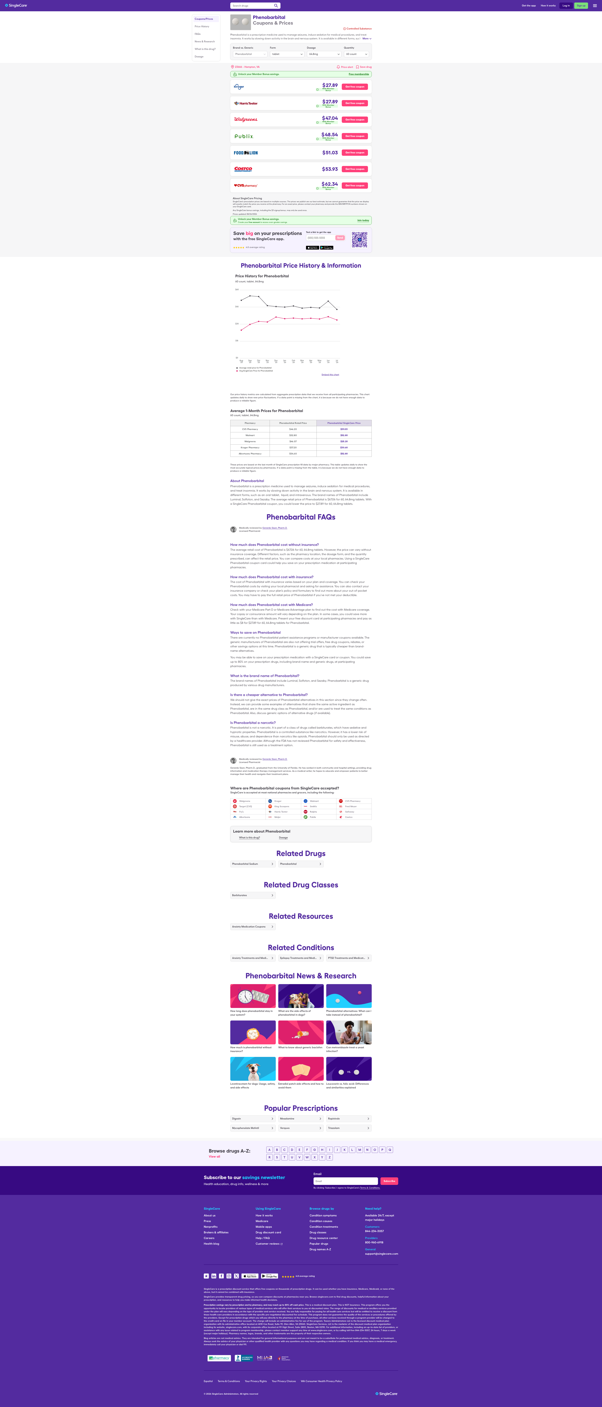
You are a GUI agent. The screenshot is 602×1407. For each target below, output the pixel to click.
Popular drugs (319, 1243)
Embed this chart (330, 374)
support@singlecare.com (381, 1253)
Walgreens (244, 801)
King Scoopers (282, 806)
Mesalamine (287, 1118)
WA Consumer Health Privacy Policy (321, 1381)
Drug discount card (268, 1232)
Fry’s (241, 811)
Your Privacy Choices (284, 1381)
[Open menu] (595, 6)
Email (318, 1174)
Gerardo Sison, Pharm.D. (274, 528)
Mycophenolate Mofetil (245, 1128)
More (366, 38)
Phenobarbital (288, 863)
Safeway (349, 811)
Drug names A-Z (320, 1249)
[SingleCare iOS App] (250, 1276)
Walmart (314, 801)
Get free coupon (355, 86)
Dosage (199, 56)
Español (208, 1381)
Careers (209, 1238)
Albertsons (244, 817)
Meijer (278, 817)
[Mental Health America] (265, 1358)
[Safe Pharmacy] (219, 1358)
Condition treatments (324, 1226)
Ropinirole (334, 1118)
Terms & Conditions (229, 1381)
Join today (363, 220)
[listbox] (250, 51)
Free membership (359, 74)
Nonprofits (210, 1226)
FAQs (198, 33)
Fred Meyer (351, 806)
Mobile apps (264, 1226)
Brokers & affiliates (216, 1232)
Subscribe (389, 1181)
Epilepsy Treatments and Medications (298, 958)
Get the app (529, 5)
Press (207, 1221)
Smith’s (313, 806)
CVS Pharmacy (352, 801)
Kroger (278, 801)
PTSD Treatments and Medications (346, 958)
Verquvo (285, 1128)
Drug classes (318, 1232)
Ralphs (313, 811)
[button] (245, 67)
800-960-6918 (374, 1242)
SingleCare (217, 1394)
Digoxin (236, 1118)
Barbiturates (239, 895)
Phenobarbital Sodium (245, 863)
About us (209, 1215)
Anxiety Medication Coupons (248, 926)
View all (214, 1156)
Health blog (211, 1243)
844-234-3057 (374, 1231)
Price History (202, 26)
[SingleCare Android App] (269, 1276)
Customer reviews (267, 1243)
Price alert (347, 67)
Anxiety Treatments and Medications (250, 958)
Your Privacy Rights (256, 1381)
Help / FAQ (263, 1238)
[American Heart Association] (285, 1358)
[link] (364, 67)
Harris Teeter (281, 811)
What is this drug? (205, 49)
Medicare (262, 1221)
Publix (313, 817)
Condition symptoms (323, 1215)
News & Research (205, 41)
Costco (348, 817)
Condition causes (321, 1221)
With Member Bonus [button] (328, 89)
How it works (548, 5)
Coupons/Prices (204, 18)
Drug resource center (324, 1238)
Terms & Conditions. (370, 1187)
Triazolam (334, 1128)
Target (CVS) (245, 806)
